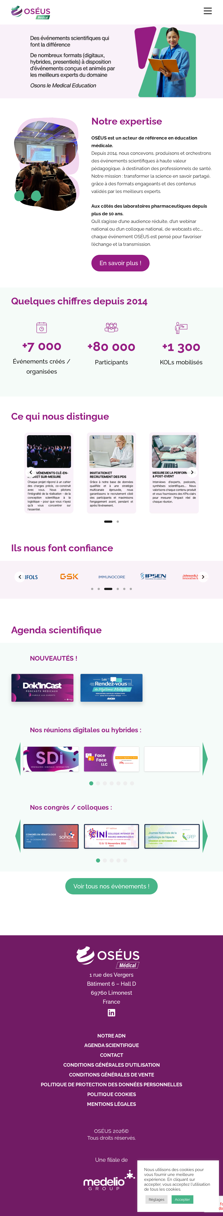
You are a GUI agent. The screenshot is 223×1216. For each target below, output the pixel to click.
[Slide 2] (117, 521)
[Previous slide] (30, 472)
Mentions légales (111, 1104)
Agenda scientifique (111, 1045)
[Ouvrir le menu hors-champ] (208, 11)
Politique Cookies (111, 1094)
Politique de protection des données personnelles (111, 1084)
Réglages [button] (156, 1199)
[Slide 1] (108, 521)
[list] (111, 472)
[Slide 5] (124, 589)
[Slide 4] (117, 589)
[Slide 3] (108, 589)
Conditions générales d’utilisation (111, 1065)
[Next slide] (192, 472)
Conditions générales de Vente (111, 1075)
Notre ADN (111, 1036)
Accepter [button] (182, 1199)
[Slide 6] (131, 589)
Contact (111, 1055)
